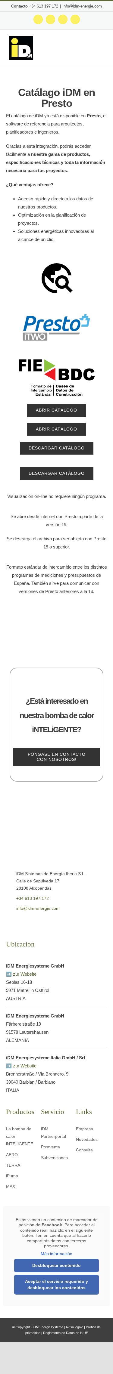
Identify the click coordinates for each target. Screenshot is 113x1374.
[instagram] (17, 922)
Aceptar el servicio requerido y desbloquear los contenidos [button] (56, 1284)
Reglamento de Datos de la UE (65, 1333)
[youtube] (26, 922)
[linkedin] (35, 922)
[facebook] (7, 922)
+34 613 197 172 (43, 6)
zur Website (24, 974)
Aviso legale (74, 1327)
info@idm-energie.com (82, 6)
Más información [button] (56, 1253)
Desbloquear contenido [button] (56, 1265)
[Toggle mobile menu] (101, 49)
